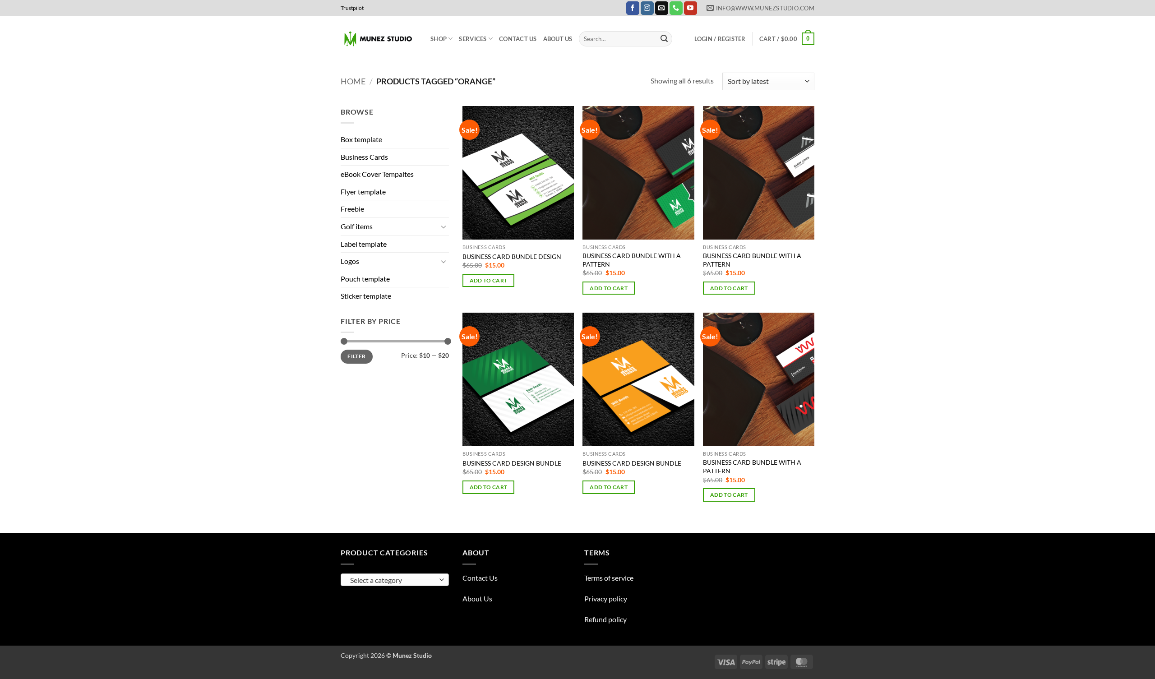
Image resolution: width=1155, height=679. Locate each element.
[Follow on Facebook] (632, 8)
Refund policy (605, 619)
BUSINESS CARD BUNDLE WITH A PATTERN (631, 260)
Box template (361, 139)
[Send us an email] (661, 8)
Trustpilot (352, 8)
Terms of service (608, 577)
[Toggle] (443, 226)
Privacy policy (605, 598)
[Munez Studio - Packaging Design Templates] (379, 39)
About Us (558, 38)
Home (353, 81)
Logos (350, 261)
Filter (356, 356)
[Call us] (676, 8)
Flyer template (363, 191)
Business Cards (364, 156)
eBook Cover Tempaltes (377, 174)
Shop (438, 38)
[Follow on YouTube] (690, 8)
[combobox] (395, 579)
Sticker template (366, 295)
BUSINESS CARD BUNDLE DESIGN (511, 256)
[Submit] (664, 38)
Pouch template (365, 278)
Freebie (352, 208)
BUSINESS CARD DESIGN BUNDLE (511, 463)
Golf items (357, 226)
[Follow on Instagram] (647, 8)
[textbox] (392, 580)
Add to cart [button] (489, 280)
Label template (364, 244)
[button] (720, 39)
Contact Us (518, 38)
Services (472, 38)
